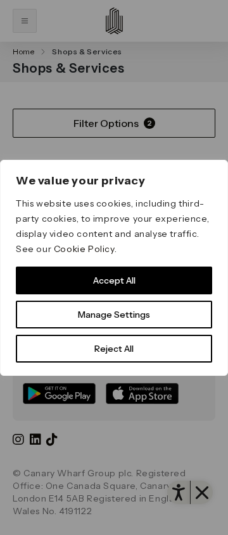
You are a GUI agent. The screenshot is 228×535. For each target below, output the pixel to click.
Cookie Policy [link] (84, 249)
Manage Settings (114, 314)
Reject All (114, 348)
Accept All (114, 280)
